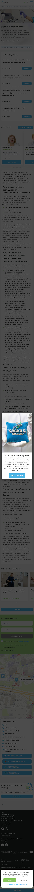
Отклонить (24, 880)
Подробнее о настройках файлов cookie (17, 884)
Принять (9, 880)
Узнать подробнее (17, 475)
